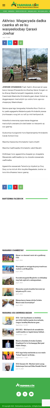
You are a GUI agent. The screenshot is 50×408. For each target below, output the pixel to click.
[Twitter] (10, 42)
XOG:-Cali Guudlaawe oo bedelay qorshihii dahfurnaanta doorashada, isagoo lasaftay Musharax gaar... (30, 320)
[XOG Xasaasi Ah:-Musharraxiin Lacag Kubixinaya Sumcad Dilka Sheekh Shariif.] (8, 367)
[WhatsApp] (20, 42)
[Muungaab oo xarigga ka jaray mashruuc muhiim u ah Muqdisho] (8, 269)
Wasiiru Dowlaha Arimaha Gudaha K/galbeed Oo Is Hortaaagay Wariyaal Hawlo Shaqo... (30, 343)
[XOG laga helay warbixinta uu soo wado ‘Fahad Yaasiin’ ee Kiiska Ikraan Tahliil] (8, 355)
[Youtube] (31, 394)
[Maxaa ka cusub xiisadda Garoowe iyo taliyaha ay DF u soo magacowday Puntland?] (8, 292)
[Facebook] (4, 42)
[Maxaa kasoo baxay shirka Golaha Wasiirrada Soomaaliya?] (8, 303)
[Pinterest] (15, 42)
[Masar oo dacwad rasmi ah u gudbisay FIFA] (8, 258)
